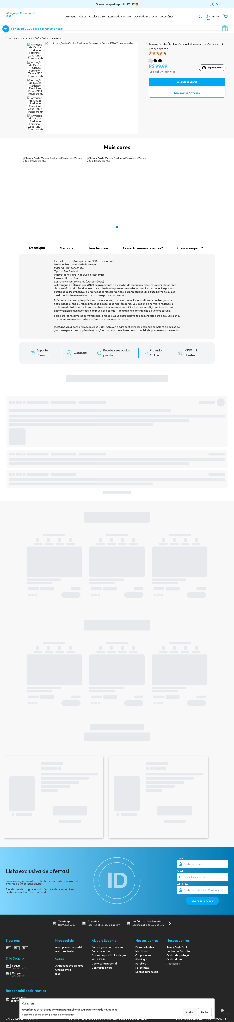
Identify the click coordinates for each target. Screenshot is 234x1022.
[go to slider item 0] (35, 51)
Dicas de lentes (101, 951)
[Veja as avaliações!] (187, 53)
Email (180, 871)
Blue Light (141, 959)
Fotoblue (140, 963)
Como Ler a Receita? (104, 963)
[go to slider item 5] (35, 122)
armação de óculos (38, 38)
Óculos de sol (174, 959)
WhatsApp (183, 884)
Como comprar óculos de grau (109, 955)
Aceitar (190, 1012)
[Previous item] (46, 923)
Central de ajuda (102, 967)
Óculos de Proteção (146, 16)
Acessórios (167, 16)
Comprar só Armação (187, 92)
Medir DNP (98, 959)
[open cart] (225, 16)
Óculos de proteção (178, 955)
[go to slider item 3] (35, 105)
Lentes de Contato (178, 951)
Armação (70, 16)
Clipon (83, 16)
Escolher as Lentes (187, 81)
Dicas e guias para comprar (108, 947)
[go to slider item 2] (35, 87)
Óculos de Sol (97, 16)
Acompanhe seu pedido (69, 947)
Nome (180, 858)
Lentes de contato (119, 16)
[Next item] (169, 923)
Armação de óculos (178, 947)
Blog (57, 973)
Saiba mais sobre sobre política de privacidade (48, 1014)
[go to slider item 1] (35, 69)
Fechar (205, 1012)
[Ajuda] (208, 16)
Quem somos (63, 969)
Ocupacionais (143, 955)
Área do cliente (64, 951)
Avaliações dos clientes (69, 965)
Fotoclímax (142, 967)
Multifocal (141, 951)
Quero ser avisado (202, 900)
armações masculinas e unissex (110, 330)
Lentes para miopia (146, 971)
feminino (56, 38)
